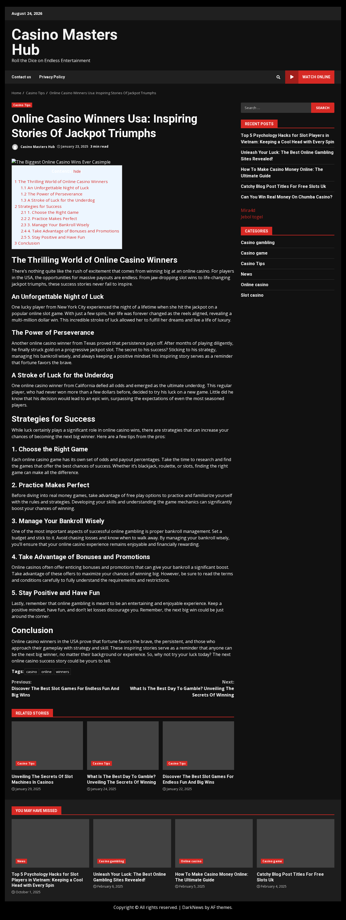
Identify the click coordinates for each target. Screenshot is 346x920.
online (46, 671)
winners (62, 671)
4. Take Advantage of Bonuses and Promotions (70, 231)
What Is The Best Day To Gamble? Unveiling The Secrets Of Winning (182, 688)
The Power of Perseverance (51, 194)
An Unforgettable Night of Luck (55, 187)
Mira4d (248, 210)
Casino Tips (22, 105)
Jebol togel (252, 216)
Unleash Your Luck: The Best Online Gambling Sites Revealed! (132, 843)
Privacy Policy (52, 77)
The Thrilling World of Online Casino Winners (61, 181)
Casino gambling (258, 242)
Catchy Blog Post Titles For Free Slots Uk (283, 186)
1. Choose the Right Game (50, 212)
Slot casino (252, 294)
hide (77, 171)
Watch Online (316, 77)
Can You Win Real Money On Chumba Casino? (286, 196)
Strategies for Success (38, 206)
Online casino (254, 284)
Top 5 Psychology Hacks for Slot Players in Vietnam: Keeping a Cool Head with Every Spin (50, 843)
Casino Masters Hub (65, 42)
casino (31, 671)
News (246, 273)
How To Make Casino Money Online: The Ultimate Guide (214, 843)
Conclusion (27, 243)
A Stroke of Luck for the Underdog (58, 200)
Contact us (21, 77)
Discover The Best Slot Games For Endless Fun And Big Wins (65, 688)
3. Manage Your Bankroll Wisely (55, 224)
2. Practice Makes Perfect (49, 218)
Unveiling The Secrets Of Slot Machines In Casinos (47, 745)
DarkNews (193, 907)
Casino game (254, 252)
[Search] (278, 77)
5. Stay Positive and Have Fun (53, 237)
